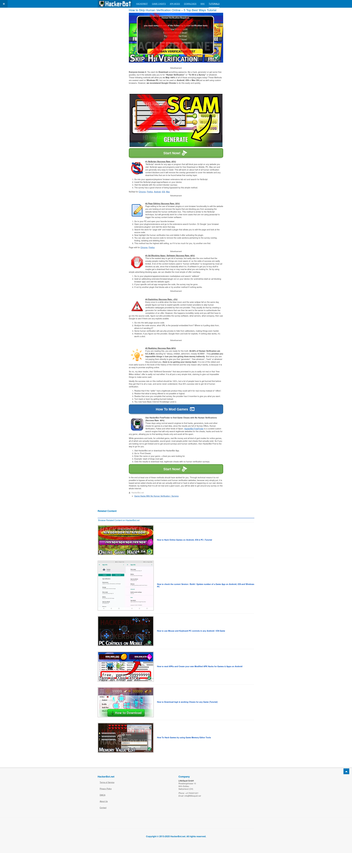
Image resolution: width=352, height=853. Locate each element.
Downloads (190, 3)
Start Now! (171, 153)
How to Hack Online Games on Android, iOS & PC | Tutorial (184, 539)
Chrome (142, 191)
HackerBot (142, 3)
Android (157, 191)
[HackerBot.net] (115, 4)
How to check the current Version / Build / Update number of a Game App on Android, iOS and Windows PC (205, 585)
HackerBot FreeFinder (194, 428)
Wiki (202, 3)
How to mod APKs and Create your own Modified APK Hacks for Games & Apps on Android (199, 666)
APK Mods (175, 3)
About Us (104, 801)
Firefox (150, 191)
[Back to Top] (346, 771)
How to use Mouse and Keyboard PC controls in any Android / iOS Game (191, 630)
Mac (168, 191)
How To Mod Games (172, 409)
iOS (163, 191)
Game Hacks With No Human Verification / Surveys (156, 496)
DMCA (102, 795)
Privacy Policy (106, 788)
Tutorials (214, 3)
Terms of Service (107, 782)
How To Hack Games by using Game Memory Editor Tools (184, 737)
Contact (103, 807)
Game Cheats (159, 3)
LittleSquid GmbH (186, 780)
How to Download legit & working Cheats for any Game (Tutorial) (187, 701)
